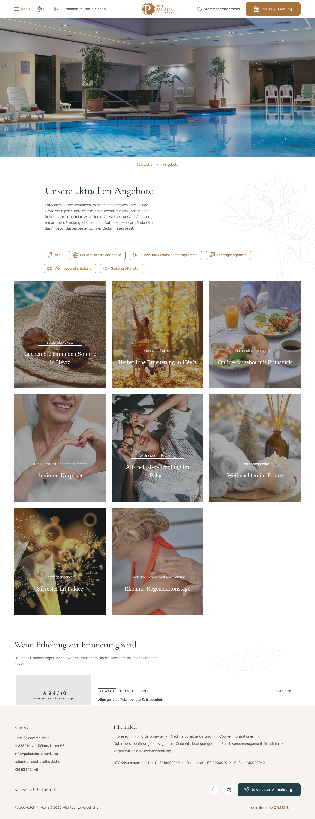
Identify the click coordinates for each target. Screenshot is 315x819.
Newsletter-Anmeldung (271, 789)
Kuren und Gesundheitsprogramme (169, 254)
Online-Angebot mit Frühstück (255, 362)
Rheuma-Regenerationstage (157, 588)
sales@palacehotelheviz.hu (37, 761)
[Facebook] (213, 789)
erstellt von (260, 807)
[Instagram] (228, 789)
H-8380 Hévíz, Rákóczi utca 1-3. (40, 745)
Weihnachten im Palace (255, 475)
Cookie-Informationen (236, 736)
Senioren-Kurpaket (60, 475)
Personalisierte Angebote (100, 254)
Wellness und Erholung (73, 268)
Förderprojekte (151, 736)
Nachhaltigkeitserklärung (191, 736)
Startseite (144, 164)
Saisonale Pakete (124, 268)
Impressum (122, 736)
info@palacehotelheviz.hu (36, 753)
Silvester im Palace (60, 588)
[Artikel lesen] (60, 334)
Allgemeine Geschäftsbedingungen (185, 743)
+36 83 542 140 (26, 769)
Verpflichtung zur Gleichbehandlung (142, 750)
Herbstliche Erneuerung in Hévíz (157, 362)
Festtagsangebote (232, 254)
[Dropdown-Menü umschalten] (39, 9)
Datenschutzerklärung (131, 743)
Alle (58, 254)
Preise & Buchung (276, 9)
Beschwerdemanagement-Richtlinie (250, 743)
